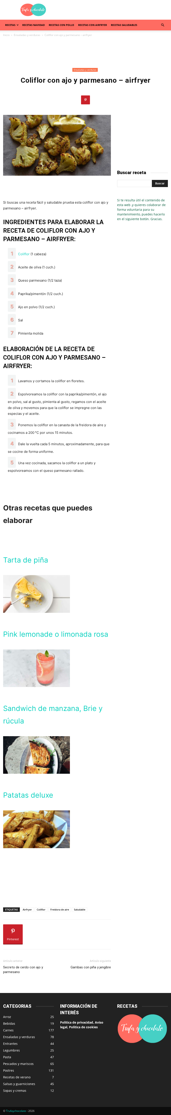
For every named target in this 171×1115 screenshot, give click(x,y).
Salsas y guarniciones (19, 1084)
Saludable (79, 909)
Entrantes (10, 1043)
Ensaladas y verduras (27, 35)
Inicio (6, 35)
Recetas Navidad (33, 25)
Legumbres (11, 1050)
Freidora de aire (59, 909)
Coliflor (24, 254)
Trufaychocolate (16, 1111)
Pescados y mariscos (18, 1064)
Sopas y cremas (14, 1090)
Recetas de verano (17, 1077)
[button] (162, 25)
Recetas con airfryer (92, 25)
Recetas (10, 25)
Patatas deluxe (28, 795)
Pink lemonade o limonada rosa (55, 634)
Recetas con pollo (61, 25)
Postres (8, 1070)
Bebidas (9, 1023)
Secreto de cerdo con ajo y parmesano (23, 969)
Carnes (8, 1030)
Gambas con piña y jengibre (91, 967)
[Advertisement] (115, 10)
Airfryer (27, 909)
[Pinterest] (85, 99)
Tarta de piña (25, 560)
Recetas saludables (124, 25)
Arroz (7, 1017)
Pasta (7, 1057)
